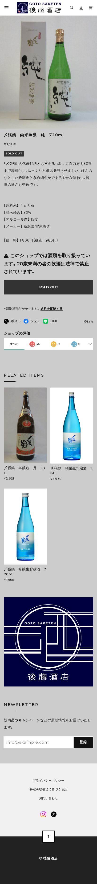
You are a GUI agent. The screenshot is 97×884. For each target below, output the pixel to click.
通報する (88, 321)
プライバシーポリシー (48, 780)
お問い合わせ (48, 798)
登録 (83, 742)
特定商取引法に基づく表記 (49, 789)
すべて (14, 344)
